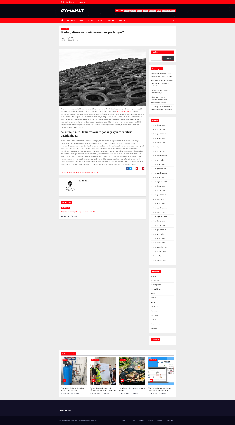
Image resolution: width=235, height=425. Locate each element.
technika (145, 10)
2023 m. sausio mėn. (158, 243)
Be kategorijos (156, 285)
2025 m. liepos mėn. (158, 147)
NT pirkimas (152, 10)
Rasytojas (74, 216)
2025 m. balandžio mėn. (159, 155)
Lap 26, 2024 (65, 216)
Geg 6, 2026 (125, 393)
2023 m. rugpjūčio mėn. (159, 217)
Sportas (90, 20)
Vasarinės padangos (124, 111)
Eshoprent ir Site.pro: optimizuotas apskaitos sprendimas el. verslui (159, 99)
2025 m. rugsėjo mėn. (158, 142)
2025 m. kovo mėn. (157, 160)
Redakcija (72, 38)
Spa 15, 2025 (154, 393)
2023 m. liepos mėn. (158, 221)
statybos (133, 10)
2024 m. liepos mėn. (158, 186)
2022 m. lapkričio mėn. (159, 251)
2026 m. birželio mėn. (158, 129)
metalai (139, 10)
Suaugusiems (155, 324)
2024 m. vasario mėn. (158, 203)
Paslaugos (122, 20)
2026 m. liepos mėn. (158, 125)
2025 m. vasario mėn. (158, 164)
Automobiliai (65, 28)
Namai (81, 20)
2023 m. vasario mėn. (158, 238)
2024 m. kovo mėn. (157, 199)
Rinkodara (100, 20)
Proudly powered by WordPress (68, 420)
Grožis (153, 293)
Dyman (163, 393)
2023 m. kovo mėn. (157, 234)
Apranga (154, 276)
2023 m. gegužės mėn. (159, 230)
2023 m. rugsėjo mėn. (158, 212)
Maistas (153, 298)
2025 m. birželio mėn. (158, 151)
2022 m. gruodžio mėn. (159, 247)
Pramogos (111, 20)
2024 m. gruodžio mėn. (159, 169)
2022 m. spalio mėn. (158, 256)
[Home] (62, 20)
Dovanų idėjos (156, 289)
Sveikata (154, 328)
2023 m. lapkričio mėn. (159, 208)
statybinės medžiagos (168, 10)
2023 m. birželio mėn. (158, 225)
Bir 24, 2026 (96, 393)
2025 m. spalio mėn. (158, 138)
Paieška (155, 52)
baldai (159, 10)
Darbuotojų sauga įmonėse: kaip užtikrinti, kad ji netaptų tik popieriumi (162, 83)
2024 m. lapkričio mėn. (159, 173)
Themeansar (93, 420)
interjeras (126, 10)
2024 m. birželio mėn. (158, 190)
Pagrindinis (71, 20)
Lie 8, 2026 (66, 393)
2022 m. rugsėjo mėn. (158, 260)
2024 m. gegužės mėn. (159, 195)
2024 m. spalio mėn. (158, 177)
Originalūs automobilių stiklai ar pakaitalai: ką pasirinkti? (80, 172)
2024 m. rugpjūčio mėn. (159, 182)
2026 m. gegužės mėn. (159, 134)
